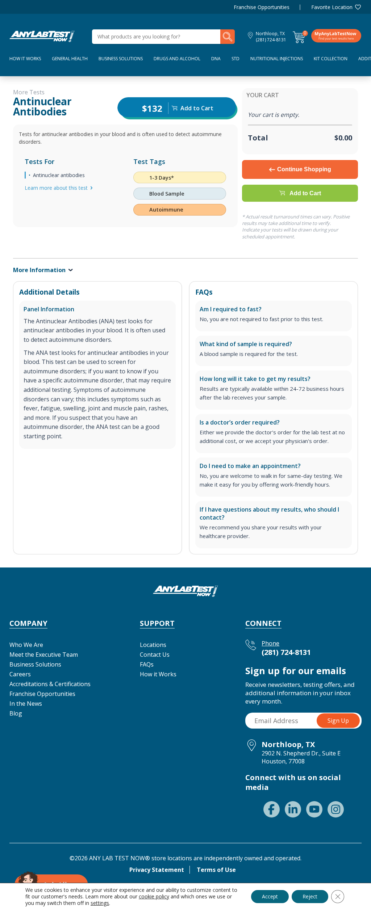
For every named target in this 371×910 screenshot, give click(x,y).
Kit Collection (330, 59)
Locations (153, 645)
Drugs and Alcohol (177, 59)
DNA (216, 59)
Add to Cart (305, 193)
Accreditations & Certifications (50, 684)
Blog (15, 713)
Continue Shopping (304, 169)
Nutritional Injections (276, 59)
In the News (25, 704)
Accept (270, 896)
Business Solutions (121, 59)
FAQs (147, 664)
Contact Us (155, 655)
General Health (70, 59)
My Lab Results (336, 35)
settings (100, 903)
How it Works (158, 674)
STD (235, 59)
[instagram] (336, 809)
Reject (310, 896)
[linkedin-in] (293, 809)
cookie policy (154, 896)
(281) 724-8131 (271, 40)
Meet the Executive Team (43, 655)
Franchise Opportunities (261, 7)
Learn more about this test (56, 187)
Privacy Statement (156, 870)
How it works (25, 59)
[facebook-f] (271, 809)
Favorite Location (332, 7)
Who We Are (26, 645)
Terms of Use (216, 870)
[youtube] (314, 809)
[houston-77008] (42, 36)
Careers (20, 674)
